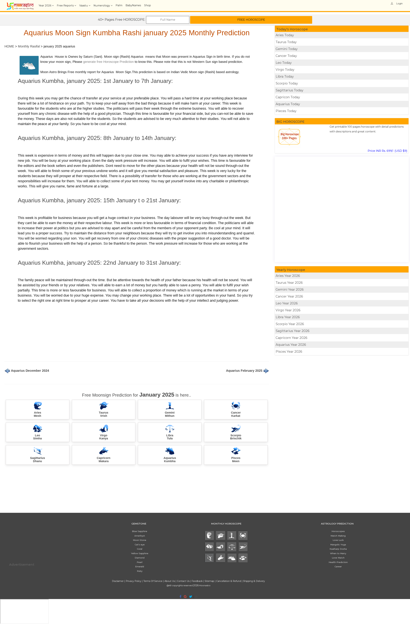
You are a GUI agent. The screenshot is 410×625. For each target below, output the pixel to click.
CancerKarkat (236, 414)
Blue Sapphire (139, 531)
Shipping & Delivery (254, 581)
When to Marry (338, 553)
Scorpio (290, 324)
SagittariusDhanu (37, 459)
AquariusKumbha (170, 459)
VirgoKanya (103, 437)
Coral (139, 549)
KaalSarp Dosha (338, 549)
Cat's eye (140, 544)
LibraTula (169, 437)
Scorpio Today (287, 83)
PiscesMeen (235, 459)
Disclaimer (118, 581)
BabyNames (133, 5)
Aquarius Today (288, 104)
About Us (169, 581)
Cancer (289, 296)
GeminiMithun (170, 414)
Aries (288, 276)
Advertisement (21, 564)
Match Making (338, 535)
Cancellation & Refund (228, 581)
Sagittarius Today (289, 90)
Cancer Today (286, 56)
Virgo (288, 310)
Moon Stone (139, 540)
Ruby (139, 571)
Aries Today (285, 35)
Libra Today (285, 76)
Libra (288, 317)
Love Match (338, 557)
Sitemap (210, 581)
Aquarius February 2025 (244, 370)
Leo (287, 303)
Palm (119, 5)
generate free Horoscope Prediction (108, 61)
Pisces (289, 351)
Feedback (197, 581)
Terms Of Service (152, 581)
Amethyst (139, 535)
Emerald (139, 566)
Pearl (139, 562)
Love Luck (338, 540)
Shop (147, 5)
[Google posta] (185, 597)
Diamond (139, 557)
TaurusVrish (103, 414)
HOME (9, 46)
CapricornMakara (103, 459)
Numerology (102, 5)
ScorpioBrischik (236, 437)
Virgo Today (285, 69)
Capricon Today (288, 97)
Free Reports (65, 5)
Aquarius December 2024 (29, 370)
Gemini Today (287, 49)
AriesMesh (37, 414)
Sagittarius (292, 331)
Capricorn (291, 338)
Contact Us (183, 581)
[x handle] (190, 597)
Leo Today (284, 63)
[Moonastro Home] (20, 4)
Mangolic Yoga (338, 544)
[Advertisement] (100, 330)
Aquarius (291, 345)
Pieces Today (286, 111)
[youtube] (196, 597)
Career (338, 566)
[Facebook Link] (180, 597)
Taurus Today (286, 42)
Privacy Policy (133, 581)
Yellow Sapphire (139, 553)
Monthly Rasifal (29, 46)
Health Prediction (338, 562)
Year (45, 5)
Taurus (289, 283)
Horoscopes (338, 531)
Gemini (290, 289)
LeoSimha (37, 437)
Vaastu (83, 5)
